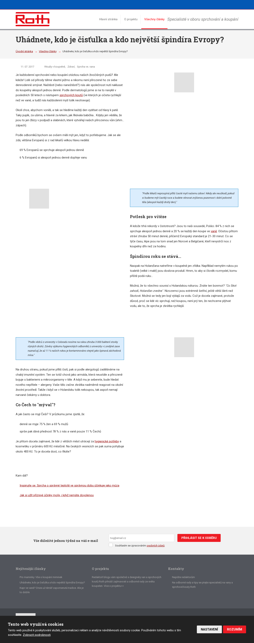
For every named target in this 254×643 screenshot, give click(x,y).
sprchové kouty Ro (182, 586)
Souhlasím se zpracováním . (140, 545)
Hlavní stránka (108, 19)
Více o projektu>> (114, 585)
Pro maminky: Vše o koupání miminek (41, 577)
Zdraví (71, 66)
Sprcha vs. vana (86, 66)
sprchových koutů (71, 95)
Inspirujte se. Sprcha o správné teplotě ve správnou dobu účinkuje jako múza (69, 485)
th (194, 586)
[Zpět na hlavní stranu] (32, 19)
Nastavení (209, 629)
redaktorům (188, 577)
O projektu (131, 19)
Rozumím (234, 629)
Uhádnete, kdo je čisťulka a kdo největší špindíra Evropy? (52, 582)
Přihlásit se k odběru (199, 538)
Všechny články (154, 19)
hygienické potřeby (107, 441)
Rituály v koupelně (54, 66)
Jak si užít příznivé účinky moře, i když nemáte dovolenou (57, 495)
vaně (214, 231)
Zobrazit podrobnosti (37, 635)
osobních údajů (156, 545)
